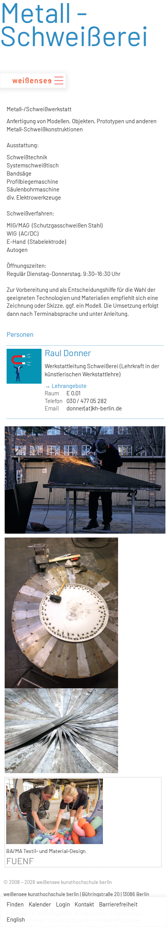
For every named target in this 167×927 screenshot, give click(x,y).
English (16, 919)
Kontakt (84, 904)
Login (63, 904)
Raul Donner (68, 352)
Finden (15, 904)
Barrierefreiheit (118, 904)
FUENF (20, 860)
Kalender (40, 904)
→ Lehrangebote (66, 385)
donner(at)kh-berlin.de (94, 408)
